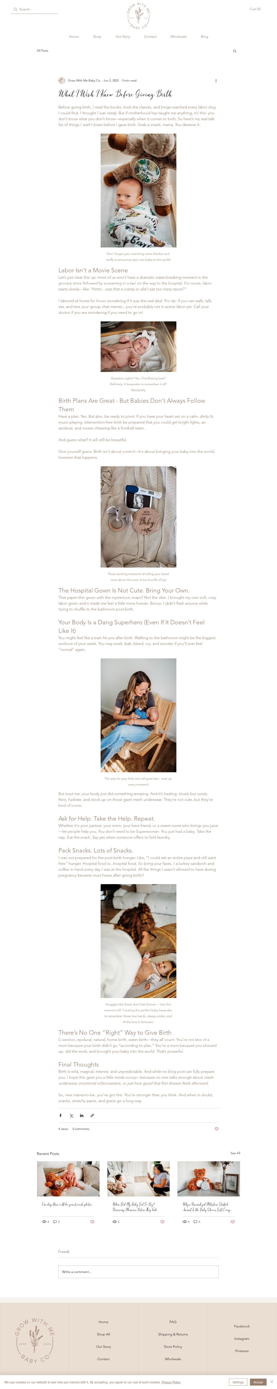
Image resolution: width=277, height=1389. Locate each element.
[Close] (271, 1382)
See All (235, 1153)
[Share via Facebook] (60, 1115)
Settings (238, 1382)
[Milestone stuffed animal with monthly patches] (208, 1178)
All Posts (42, 50)
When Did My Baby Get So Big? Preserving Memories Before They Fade (135, 1207)
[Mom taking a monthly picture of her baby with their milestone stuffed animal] (138, 1178)
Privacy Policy (171, 1382)
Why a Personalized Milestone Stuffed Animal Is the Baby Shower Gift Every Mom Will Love (206, 1207)
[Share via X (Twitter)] (71, 1115)
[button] (256, 9)
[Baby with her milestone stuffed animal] (68, 1178)
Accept (258, 1382)
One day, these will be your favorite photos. (67, 1204)
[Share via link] (92, 1115)
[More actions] (216, 80)
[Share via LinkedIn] (82, 1115)
